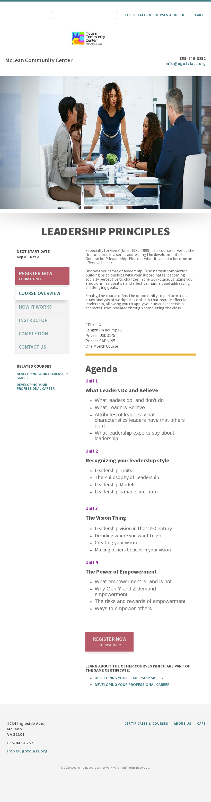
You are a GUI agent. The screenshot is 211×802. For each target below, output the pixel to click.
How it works (35, 307)
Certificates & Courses (146, 15)
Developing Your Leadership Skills (129, 677)
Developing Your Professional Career (132, 684)
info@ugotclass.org (186, 63)
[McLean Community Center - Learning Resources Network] (105, 38)
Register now (109, 641)
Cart (199, 15)
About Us (177, 15)
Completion (33, 333)
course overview (39, 293)
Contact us (32, 347)
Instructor (33, 320)
